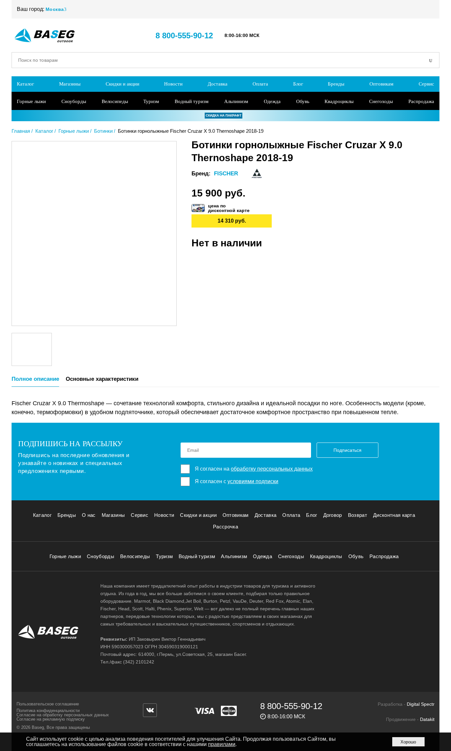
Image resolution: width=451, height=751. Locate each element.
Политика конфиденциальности (48, 710)
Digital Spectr (420, 704)
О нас (89, 515)
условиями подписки (252, 481)
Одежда (272, 101)
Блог (298, 84)
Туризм (151, 101)
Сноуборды (73, 101)
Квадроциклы (339, 101)
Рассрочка (225, 526)
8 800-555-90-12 (184, 35)
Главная (21, 131)
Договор (332, 515)
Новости (173, 84)
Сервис (426, 84)
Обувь (302, 101)
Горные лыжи (31, 101)
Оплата (260, 84)
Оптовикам (381, 84)
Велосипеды (115, 101)
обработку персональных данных (272, 469)
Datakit (427, 719)
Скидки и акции (122, 84)
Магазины (70, 84)
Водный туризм (192, 101)
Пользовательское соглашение (48, 704)
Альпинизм (236, 101)
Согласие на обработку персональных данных (63, 715)
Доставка (217, 84)
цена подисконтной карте (229, 208)
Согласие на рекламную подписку (51, 719)
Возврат (357, 515)
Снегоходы (381, 101)
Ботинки (103, 131)
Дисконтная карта (394, 515)
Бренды (336, 84)
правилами (221, 744)
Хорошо (408, 741)
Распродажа (421, 101)
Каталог (25, 84)
